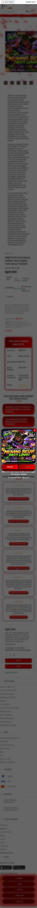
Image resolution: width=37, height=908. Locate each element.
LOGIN (27, 467)
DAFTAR (10, 467)
